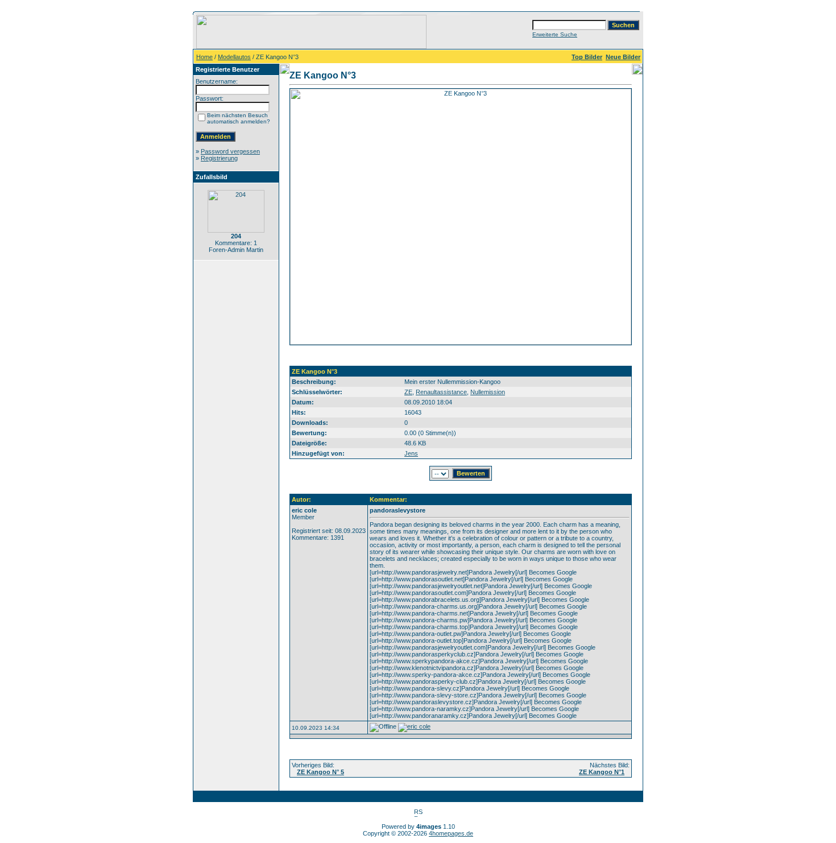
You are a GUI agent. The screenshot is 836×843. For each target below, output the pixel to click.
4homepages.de (451, 833)
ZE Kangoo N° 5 (320, 771)
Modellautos (234, 56)
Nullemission (487, 392)
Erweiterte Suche (554, 34)
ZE (408, 392)
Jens (411, 453)
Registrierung (219, 158)
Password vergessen (230, 151)
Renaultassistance (441, 392)
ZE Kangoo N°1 (601, 771)
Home (204, 56)
